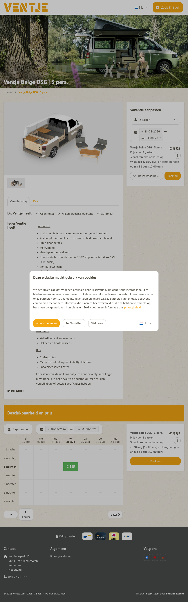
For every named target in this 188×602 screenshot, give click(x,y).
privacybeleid (132, 307)
